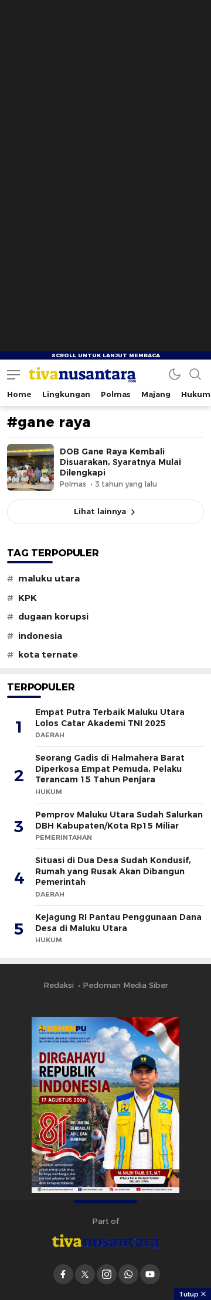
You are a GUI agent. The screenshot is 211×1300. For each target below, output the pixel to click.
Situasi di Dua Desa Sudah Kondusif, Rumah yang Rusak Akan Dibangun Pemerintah (113, 871)
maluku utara (49, 578)
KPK (27, 598)
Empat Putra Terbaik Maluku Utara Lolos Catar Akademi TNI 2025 (110, 717)
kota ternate (48, 654)
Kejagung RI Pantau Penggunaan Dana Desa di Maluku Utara (118, 922)
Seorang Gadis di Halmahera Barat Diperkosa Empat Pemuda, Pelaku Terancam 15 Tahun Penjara (110, 768)
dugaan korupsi (53, 616)
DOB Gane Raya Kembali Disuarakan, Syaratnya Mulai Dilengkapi (120, 462)
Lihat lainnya (100, 511)
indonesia (40, 636)
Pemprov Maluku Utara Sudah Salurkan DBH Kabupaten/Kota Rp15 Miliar (119, 820)
